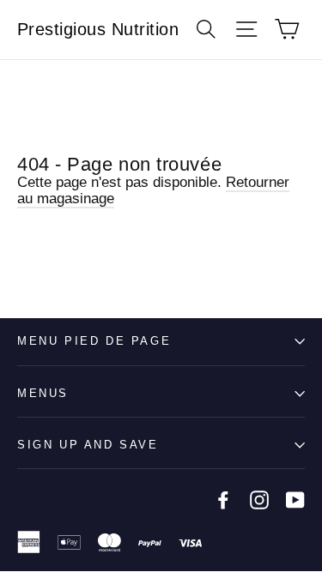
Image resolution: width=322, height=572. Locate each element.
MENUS (43, 393)
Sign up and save (88, 444)
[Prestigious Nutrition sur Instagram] (259, 500)
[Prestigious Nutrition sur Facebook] (223, 500)
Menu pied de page (94, 340)
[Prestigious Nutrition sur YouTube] (295, 500)
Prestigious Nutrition (98, 29)
